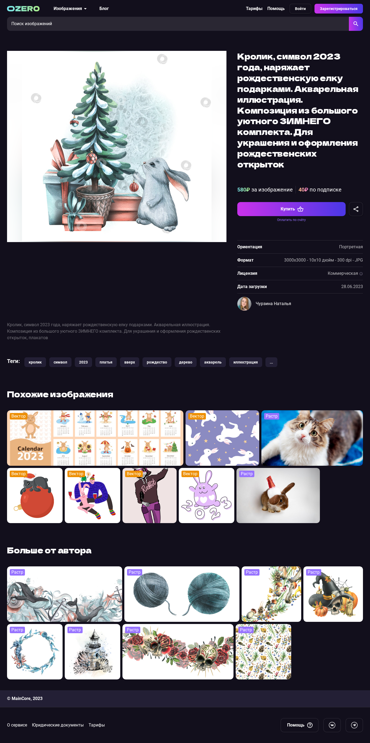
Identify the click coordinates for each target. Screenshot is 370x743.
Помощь (276, 8)
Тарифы (254, 8)
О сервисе (17, 725)
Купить (288, 209)
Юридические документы (58, 725)
